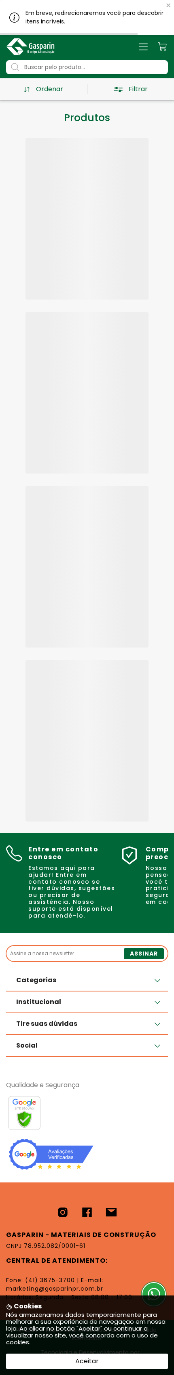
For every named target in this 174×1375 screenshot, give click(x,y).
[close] (169, 4)
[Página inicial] (30, 47)
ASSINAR (144, 954)
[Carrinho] (163, 47)
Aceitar (87, 1361)
